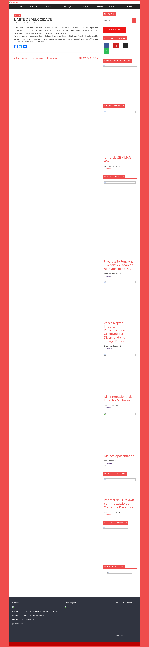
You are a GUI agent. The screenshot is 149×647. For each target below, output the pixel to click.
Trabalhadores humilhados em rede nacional (35, 58)
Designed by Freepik (119, 635)
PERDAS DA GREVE (88, 58)
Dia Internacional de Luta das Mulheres (118, 398)
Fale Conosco (126, 7)
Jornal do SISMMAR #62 (117, 159)
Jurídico (100, 7)
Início (22, 7)
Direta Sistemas (128, 633)
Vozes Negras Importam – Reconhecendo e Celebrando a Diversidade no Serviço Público (116, 332)
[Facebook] (106, 45)
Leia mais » (108, 169)
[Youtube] (116, 45)
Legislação (84, 7)
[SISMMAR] (13, 2)
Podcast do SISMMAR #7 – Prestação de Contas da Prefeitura (119, 503)
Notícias (33, 7)
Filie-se (112, 7)
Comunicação (66, 7)
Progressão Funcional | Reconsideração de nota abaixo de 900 (119, 265)
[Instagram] (125, 45)
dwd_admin (35, 23)
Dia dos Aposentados (119, 456)
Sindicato (49, 7)
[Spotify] (106, 51)
